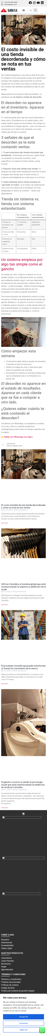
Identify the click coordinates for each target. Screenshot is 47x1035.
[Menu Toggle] (23, 10)
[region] (23, 1014)
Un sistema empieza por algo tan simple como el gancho (22, 264)
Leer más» (4, 523)
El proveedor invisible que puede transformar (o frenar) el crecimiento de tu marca (23, 667)
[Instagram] (34, 2)
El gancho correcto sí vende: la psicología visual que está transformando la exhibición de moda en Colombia (23, 785)
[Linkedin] (42, 2)
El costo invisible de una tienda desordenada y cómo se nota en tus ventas (23, 506)
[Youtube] (38, 2)
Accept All (23, 1017)
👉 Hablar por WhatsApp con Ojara (17, 437)
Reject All (23, 1030)
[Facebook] (30, 2)
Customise (23, 1023)
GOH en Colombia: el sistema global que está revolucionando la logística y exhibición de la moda (23, 587)
